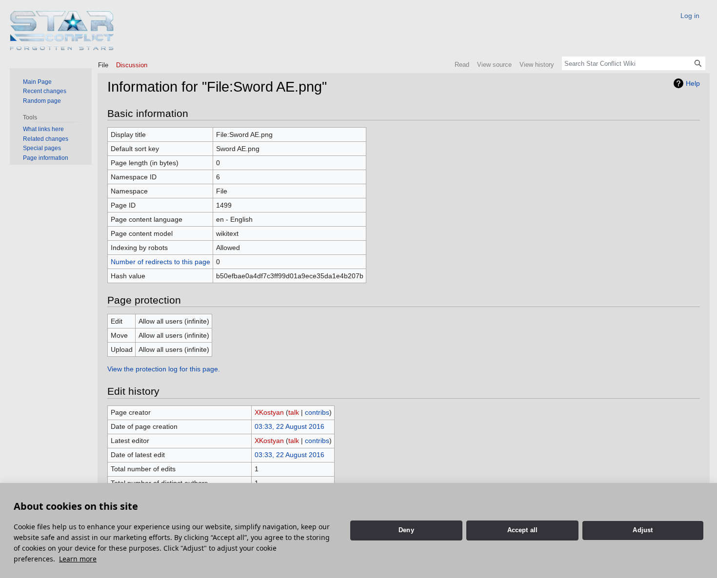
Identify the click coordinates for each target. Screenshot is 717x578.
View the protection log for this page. (163, 369)
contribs (317, 412)
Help (693, 83)
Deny (406, 530)
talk (293, 412)
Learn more (78, 558)
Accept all (522, 530)
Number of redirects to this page (160, 262)
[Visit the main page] (62, 30)
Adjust (643, 530)
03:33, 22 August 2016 (289, 426)
